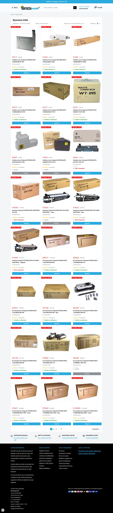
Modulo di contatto (15, 506)
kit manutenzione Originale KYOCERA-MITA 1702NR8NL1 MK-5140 (85, 361)
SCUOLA (41, 466)
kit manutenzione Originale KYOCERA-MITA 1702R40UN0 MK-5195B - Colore (24, 412)
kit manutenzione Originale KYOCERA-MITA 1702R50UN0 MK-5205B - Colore (85, 412)
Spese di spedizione (64, 461)
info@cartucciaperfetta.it (17, 508)
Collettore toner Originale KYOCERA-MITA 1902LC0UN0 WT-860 (54, 61)
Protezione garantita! (92, 438)
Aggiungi (26, 73)
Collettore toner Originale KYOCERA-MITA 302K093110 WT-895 (84, 111)
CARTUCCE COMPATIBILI (46, 456)
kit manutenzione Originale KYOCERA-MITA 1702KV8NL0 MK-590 (85, 311)
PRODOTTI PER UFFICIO (46, 463)
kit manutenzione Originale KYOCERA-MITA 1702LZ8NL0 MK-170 (55, 361)
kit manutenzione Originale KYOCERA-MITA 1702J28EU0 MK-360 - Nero (55, 311)
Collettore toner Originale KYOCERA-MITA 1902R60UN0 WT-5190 (24, 111)
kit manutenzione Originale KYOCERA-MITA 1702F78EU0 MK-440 (55, 261)
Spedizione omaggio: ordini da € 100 (56, 1)
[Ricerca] (75, 7)
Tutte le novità (63, 468)
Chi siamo (62, 451)
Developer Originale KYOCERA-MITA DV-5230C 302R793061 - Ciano (56, 211)
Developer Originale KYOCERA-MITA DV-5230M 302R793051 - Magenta (25, 261)
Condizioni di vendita (65, 453)
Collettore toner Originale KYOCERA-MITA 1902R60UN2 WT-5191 (54, 111)
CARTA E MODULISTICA (46, 453)
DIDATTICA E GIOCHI (45, 461)
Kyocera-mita (18, 14)
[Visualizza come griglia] (97, 23)
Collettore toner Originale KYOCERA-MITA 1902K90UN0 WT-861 (24, 61)
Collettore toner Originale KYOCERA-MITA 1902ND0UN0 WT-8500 (84, 61)
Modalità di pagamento (65, 458)
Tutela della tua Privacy (65, 466)
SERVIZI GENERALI (44, 468)
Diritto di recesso (64, 456)
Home (12, 14)
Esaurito (26, 173)
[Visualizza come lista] (99, 23)
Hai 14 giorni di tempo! (44, 438)
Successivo (95, 429)
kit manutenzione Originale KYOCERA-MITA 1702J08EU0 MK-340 (24, 311)
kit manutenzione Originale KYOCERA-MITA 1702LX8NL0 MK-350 (24, 361)
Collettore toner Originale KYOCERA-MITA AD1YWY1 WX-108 (84, 161)
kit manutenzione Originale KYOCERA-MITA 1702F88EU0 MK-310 (85, 261)
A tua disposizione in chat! (69, 438)
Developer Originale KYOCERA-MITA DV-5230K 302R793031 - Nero (86, 211)
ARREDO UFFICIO (44, 451)
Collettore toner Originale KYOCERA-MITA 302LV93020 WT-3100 (24, 161)
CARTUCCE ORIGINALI (45, 458)
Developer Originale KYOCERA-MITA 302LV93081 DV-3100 (26, 211)
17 (61, 429)
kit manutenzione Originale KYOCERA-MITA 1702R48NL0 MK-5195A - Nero (55, 412)
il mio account (83, 8)
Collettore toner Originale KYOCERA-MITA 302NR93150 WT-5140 (54, 161)
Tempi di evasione (64, 463)
